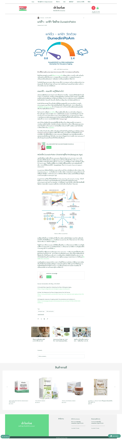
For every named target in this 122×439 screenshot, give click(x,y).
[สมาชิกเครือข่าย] (93, 8)
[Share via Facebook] (38, 318)
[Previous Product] (7, 387)
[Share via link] (47, 318)
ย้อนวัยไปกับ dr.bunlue (59, 10)
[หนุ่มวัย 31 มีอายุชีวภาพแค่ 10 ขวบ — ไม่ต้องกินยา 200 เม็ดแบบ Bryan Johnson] (81, 332)
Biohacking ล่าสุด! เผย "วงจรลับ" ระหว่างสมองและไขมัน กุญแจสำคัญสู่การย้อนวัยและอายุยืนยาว (60, 340)
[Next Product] (115, 387)
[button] (58, 2)
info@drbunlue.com (96, 12)
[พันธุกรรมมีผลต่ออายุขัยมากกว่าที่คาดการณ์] (40, 332)
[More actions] (84, 18)
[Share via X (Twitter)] (41, 318)
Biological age (41, 311)
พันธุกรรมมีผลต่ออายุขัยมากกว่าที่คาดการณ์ (39, 340)
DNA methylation (50, 311)
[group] (61, 390)
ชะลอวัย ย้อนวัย (41, 314)
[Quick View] (21, 386)
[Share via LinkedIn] (44, 318)
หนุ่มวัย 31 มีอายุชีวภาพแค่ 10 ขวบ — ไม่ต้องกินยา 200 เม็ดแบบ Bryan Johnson (81, 340)
